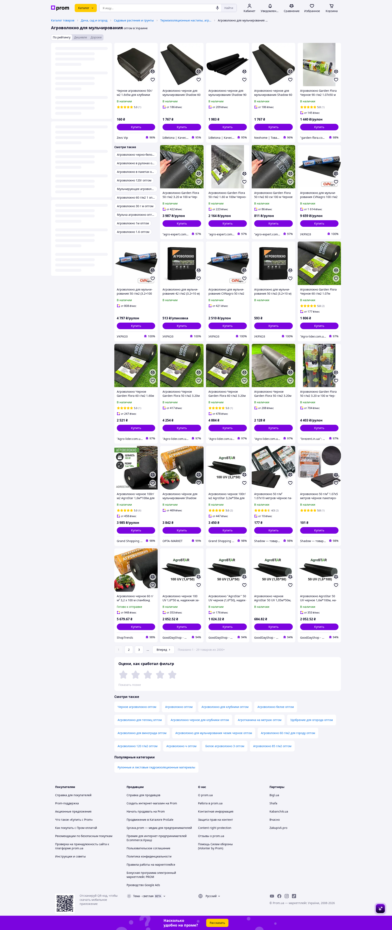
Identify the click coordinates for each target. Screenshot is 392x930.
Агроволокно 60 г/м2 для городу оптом (288, 733)
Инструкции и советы (70, 856)
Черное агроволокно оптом (137, 707)
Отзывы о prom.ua (211, 836)
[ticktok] (294, 896)
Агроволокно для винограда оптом (142, 733)
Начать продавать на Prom (146, 811)
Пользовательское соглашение (148, 848)
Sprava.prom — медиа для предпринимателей (159, 828)
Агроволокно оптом (179, 707)
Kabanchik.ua (279, 811)
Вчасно (275, 820)
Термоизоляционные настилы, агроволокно (185, 20)
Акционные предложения (73, 811)
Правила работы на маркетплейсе (151, 864)
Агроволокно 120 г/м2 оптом (137, 746)
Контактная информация (215, 811)
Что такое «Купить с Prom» (74, 820)
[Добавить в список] (152, 79)
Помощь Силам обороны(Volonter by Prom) (215, 846)
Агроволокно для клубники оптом (225, 707)
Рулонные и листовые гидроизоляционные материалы (156, 767)
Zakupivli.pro (278, 828)
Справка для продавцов (143, 795)
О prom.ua (205, 795)
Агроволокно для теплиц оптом (140, 720)
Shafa (273, 803)
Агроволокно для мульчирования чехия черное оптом (213, 733)
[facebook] (279, 896)
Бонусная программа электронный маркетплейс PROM (151, 875)
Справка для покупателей (73, 795)
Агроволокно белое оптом (275, 707)
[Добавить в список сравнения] (152, 71)
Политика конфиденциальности (149, 856)
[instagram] (286, 896)
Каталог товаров (62, 20)
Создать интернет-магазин (146, 803)
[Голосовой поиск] (217, 8)
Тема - (143, 896)
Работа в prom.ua (210, 803)
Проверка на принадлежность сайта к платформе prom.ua (82, 846)
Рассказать (217, 923)
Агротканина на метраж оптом (259, 720)
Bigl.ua (274, 795)
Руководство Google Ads (143, 885)
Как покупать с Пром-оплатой (76, 828)
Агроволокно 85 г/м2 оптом (272, 746)
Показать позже (129, 685)
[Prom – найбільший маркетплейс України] (60, 8)
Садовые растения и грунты (134, 20)
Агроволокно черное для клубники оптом (200, 720)
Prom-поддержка (67, 803)
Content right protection (214, 828)
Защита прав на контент (215, 820)
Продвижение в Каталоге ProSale (150, 820)
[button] (136, 127)
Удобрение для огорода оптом (311, 720)
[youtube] (272, 896)
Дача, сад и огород (94, 20)
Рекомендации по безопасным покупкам (83, 836)
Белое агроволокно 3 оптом (224, 746)
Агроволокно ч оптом (181, 746)
